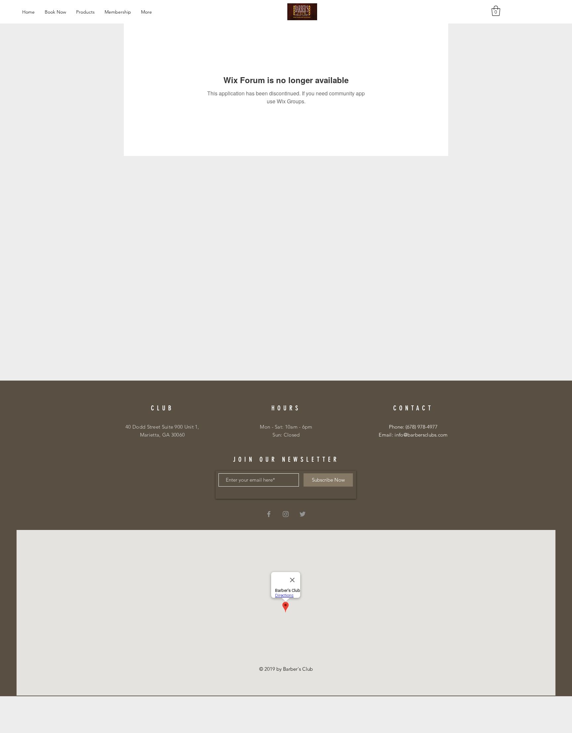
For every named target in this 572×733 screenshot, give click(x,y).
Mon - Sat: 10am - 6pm (286, 427)
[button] (496, 11)
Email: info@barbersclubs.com (413, 435)
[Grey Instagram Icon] (286, 514)
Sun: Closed (286, 435)
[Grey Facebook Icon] (269, 514)
